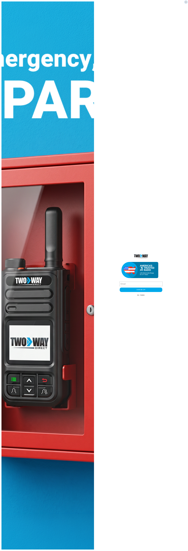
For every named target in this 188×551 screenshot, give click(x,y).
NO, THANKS (141, 295)
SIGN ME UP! (141, 290)
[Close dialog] (186, 2)
